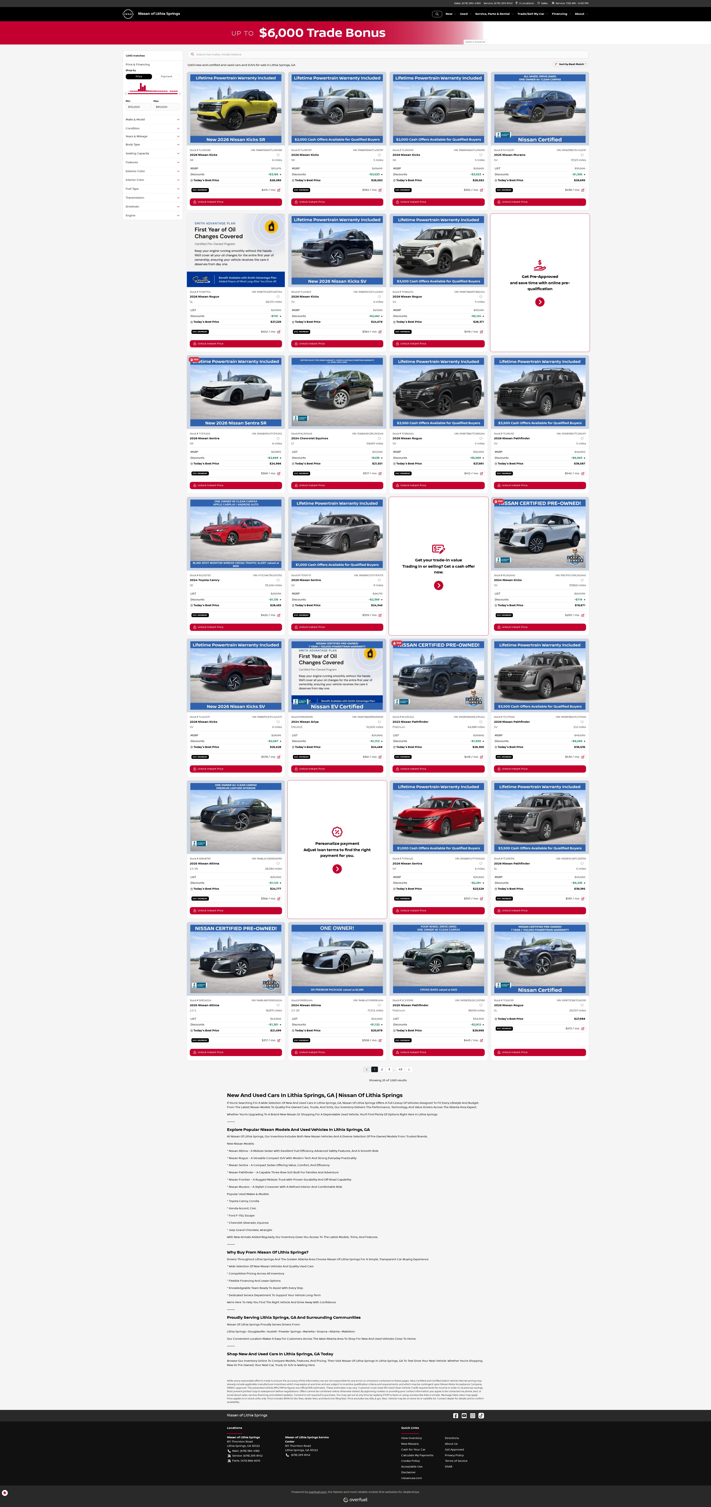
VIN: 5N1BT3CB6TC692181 (571, 1000)
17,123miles (578, 160)
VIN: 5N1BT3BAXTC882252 (469, 292)
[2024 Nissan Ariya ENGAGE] (337, 675)
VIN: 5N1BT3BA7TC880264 (469, 433)
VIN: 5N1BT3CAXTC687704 (267, 292)
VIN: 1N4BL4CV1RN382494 (368, 1000)
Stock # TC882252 (403, 292)
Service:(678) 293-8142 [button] (247, 1455)
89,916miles (476, 1010)
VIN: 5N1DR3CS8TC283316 (571, 858)
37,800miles (577, 585)
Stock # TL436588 (200, 150)
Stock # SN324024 (200, 1000)
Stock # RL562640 (504, 575)
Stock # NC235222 (403, 717)
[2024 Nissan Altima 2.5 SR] (337, 959)
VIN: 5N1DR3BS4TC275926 (571, 717)
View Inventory (411, 1438)
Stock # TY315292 (200, 433)
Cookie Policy (410, 1461)
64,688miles (476, 727)
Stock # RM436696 (302, 717)
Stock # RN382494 (302, 1000)
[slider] (125, 94)
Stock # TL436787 (301, 150)
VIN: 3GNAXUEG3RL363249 (367, 433)
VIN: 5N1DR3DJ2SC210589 (470, 1000)
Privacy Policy (454, 1455)
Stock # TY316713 (301, 575)
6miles (277, 160)
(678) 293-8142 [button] (300, 1455)
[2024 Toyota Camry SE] (236, 533)
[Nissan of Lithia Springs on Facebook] (454, 1415)
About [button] (579, 14)
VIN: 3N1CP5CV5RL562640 (570, 575)
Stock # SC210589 (403, 1000)
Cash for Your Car (413, 1449)
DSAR (448, 1466)
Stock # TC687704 (200, 292)
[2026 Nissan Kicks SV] (337, 250)
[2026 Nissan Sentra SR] (236, 392)
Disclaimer (408, 1472)
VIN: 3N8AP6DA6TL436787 (368, 150)
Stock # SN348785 (200, 858)
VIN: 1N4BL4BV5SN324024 (266, 1000)
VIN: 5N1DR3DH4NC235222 (469, 717)
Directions (452, 1438)
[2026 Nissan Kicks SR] (236, 108)
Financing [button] (559, 14)
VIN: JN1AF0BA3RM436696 (367, 717)
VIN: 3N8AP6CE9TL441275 (267, 717)
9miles (378, 585)
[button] (525, 3)
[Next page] (409, 1069)
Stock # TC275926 (504, 717)
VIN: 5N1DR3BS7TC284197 (571, 433)
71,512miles (375, 1010)
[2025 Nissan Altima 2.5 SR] (236, 817)
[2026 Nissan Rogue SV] (439, 250)
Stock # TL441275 (200, 717)
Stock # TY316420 (403, 858)
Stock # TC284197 (504, 433)
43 (400, 1069)
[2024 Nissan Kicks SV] (540, 533)
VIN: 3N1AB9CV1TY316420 (470, 858)
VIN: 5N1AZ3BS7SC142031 (571, 150)
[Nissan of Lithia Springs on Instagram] (471, 1415)
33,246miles (273, 585)
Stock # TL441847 (301, 292)
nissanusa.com (411, 1478)
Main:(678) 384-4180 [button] (246, 1451)
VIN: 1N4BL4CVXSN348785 (267, 858)
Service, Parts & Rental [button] (492, 14)
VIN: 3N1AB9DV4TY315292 (267, 433)
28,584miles (273, 868)
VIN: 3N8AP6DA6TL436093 (469, 150)
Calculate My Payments (417, 1455)
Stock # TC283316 (504, 858)
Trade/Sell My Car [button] (531, 14)
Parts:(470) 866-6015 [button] (246, 1460)
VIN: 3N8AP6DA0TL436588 (266, 150)
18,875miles (274, 1010)
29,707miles (577, 1010)
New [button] (449, 14)
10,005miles (374, 727)
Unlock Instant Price (210, 201)
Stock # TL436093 (403, 150)
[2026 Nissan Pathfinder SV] (540, 392)
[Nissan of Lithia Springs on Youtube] (462, 1415)
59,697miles (375, 443)
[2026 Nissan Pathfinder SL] (540, 817)
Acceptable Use (412, 1466)
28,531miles (274, 301)
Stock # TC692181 (504, 1000)
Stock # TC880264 (403, 433)
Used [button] (464, 14)
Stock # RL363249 (301, 433)
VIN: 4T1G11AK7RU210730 (267, 575)
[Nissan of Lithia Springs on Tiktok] (479, 1415)
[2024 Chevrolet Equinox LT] (337, 392)
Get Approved (454, 1449)
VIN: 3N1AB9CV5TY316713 (368, 575)
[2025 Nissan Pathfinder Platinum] (439, 959)
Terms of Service (456, 1461)
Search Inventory (437, 14)
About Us (451, 1443)
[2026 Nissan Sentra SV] (337, 533)
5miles (378, 160)
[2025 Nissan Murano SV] (540, 108)
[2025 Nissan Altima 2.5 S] (236, 959)
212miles (579, 727)
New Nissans (410, 1443)
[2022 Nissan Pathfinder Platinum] (439, 675)
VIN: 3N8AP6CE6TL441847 (368, 292)
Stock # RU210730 (200, 575)
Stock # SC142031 (504, 150)
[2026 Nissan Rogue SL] (236, 250)
